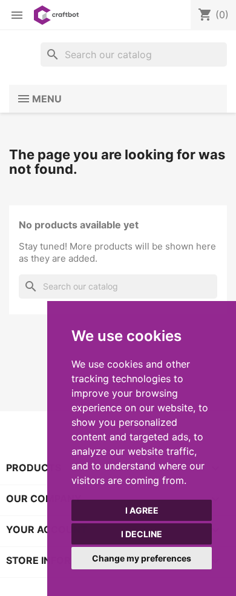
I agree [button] (142, 510)
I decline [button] (141, 534)
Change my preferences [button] (141, 558)
